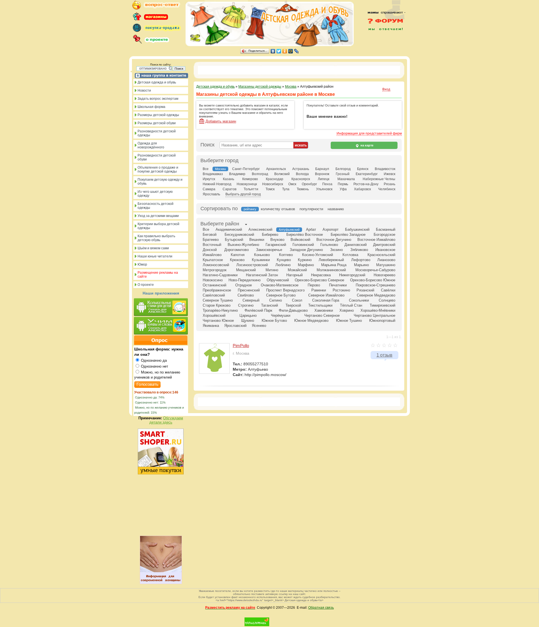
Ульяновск (324, 189)
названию (336, 209)
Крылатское (213, 260)
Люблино (283, 265)
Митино (272, 270)
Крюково (237, 260)
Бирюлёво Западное (348, 234)
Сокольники (359, 300)
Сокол (297, 300)
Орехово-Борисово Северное (319, 280)
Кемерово (250, 179)
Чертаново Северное (322, 315)
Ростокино (341, 290)
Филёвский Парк (258, 310)
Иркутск (209, 179)
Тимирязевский (382, 305)
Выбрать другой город (243, 194)
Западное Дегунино (306, 250)
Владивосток (385, 169)
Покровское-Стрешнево (375, 285)
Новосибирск (272, 184)
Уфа (343, 189)
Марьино (361, 265)
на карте (366, 145)
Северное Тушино (218, 300)
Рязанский (365, 290)
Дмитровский (384, 245)
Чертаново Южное (218, 320)
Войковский (300, 239)
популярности (311, 209)
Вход (386, 89)
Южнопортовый (382, 320)
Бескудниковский (239, 234)
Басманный (385, 229)
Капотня (238, 255)
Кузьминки (261, 260)
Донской (210, 250)
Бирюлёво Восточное (304, 234)
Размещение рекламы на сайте (158, 275)
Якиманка (211, 325)
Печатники (338, 285)
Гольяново (329, 245)
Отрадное (243, 285)
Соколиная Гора (325, 300)
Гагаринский (276, 245)
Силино (275, 300)
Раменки (318, 290)
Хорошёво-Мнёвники (377, 310)
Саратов (229, 189)
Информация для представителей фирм (369, 133)
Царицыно (248, 315)
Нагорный (294, 275)
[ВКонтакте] (273, 51)
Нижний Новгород (217, 184)
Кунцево (284, 260)
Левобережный (331, 260)
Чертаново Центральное (374, 315)
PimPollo (241, 345)
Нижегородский (352, 275)
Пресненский (249, 290)
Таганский (269, 305)
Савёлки (388, 290)
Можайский (297, 270)
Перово (314, 285)
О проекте (146, 285)
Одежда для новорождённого (151, 145)
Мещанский (246, 270)
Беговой (209, 234)
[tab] (219, 224)
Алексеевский (260, 229)
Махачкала (346, 179)
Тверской (293, 305)
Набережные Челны (379, 179)
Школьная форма (151, 107)
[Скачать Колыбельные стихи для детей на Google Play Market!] (160, 307)
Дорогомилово (236, 250)
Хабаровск (362, 189)
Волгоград (260, 174)
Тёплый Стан (351, 305)
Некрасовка (321, 275)
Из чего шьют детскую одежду (155, 194)
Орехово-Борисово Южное (372, 280)
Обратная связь (321, 608)
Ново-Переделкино (245, 280)
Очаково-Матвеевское (279, 285)
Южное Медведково (311, 320)
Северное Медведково (376, 295)
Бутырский (234, 239)
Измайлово (212, 255)
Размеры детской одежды (158, 115)
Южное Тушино (349, 320)
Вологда (302, 174)
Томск (270, 189)
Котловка (350, 255)
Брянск (362, 169)
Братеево (211, 239)
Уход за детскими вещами (158, 216)
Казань (228, 179)
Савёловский (214, 295)
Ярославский (235, 325)
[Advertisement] (383, 43)
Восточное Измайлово (376, 239)
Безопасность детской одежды (155, 206)
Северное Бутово (281, 295)
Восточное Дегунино (333, 239)
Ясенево (259, 325)
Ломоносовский (216, 265)
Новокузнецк (247, 184)
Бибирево (270, 234)
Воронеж (322, 174)
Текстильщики (320, 305)
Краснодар (274, 179)
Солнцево (387, 300)
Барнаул (322, 169)
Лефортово (360, 260)
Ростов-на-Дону (365, 184)
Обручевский (278, 280)
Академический (229, 229)
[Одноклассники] (285, 51)
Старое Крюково (216, 305)
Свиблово (245, 295)
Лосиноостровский (252, 265)
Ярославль (211, 194)
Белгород (343, 169)
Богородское (384, 234)
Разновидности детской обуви (157, 157)
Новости (144, 90)
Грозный (343, 174)
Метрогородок (215, 270)
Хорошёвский (214, 315)
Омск (292, 184)
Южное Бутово (274, 320)
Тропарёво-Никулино (220, 310)
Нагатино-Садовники (220, 275)
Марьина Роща (333, 265)
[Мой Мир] (291, 51)
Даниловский (355, 245)
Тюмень (303, 189)
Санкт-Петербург (246, 169)
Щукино (247, 320)
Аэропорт (331, 229)
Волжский (282, 174)
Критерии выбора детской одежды (158, 226)
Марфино (306, 265)
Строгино (245, 305)
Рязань (389, 184)
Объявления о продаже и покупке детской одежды (158, 169)
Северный (251, 300)
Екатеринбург (367, 174)
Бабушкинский (357, 229)
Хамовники (323, 310)
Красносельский (381, 255)
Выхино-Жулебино (243, 245)
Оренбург (309, 184)
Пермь (343, 184)
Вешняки (256, 239)
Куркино (305, 260)
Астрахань (300, 169)
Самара (209, 189)
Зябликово (359, 250)
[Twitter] (279, 51)
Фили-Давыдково (293, 310)
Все (206, 169)
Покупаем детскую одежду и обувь (160, 181)
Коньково (262, 255)
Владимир (237, 174)
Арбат (311, 229)
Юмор (142, 264)
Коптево (286, 255)
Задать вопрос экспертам (158, 99)
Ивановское (385, 250)
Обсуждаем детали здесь (166, 420)
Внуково (277, 239)
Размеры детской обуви (157, 123)
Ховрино (346, 310)
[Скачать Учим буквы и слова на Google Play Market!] (160, 326)
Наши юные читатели (155, 256)
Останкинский (214, 285)
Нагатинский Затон (262, 275)
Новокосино (213, 280)
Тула (285, 189)
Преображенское (217, 290)
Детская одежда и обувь (157, 82)
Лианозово (386, 260)
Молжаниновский (331, 270)
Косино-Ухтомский (317, 255)
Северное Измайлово (326, 295)
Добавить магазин (220, 121)
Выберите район (219, 224)
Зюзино (336, 250)
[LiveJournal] (297, 51)
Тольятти (251, 189)
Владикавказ (213, 174)
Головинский (303, 245)
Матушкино (385, 265)
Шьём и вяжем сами (153, 248)
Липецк (323, 179)
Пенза (327, 184)
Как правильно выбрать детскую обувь (156, 238)
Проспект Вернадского (285, 290)
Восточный (212, 245)
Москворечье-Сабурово (375, 270)
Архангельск (276, 169)
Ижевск (389, 174)
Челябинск (386, 189)
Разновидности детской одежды (157, 133)
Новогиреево (384, 275)
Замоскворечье (269, 250)
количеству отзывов (278, 209)
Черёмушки (280, 315)
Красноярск (300, 179)
